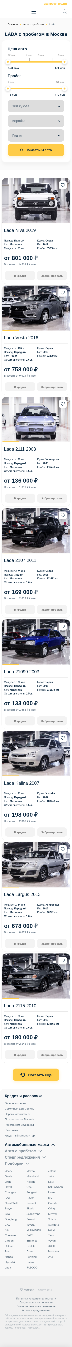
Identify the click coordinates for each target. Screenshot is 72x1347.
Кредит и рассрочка (23, 1096)
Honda (9, 1256)
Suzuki (30, 1219)
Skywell (52, 1213)
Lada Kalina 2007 (21, 783)
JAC (7, 1213)
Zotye (8, 1208)
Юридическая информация (36, 1302)
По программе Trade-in (19, 1119)
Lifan (8, 1181)
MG (50, 1197)
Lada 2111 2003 (20, 449)
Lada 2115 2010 (20, 1005)
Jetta (51, 1176)
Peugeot (31, 1192)
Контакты (44, 1290)
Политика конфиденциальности (36, 1298)
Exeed (30, 1251)
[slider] (7, 61)
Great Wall (11, 1203)
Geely (8, 1176)
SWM (51, 1229)
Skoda (30, 1208)
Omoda (52, 1203)
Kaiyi (51, 1181)
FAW (7, 1197)
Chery (8, 1170)
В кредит (20, 275)
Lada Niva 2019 (20, 230)
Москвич (53, 1251)
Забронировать (52, 275)
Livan (51, 1192)
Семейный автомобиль (19, 1108)
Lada (8, 1267)
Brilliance (31, 1240)
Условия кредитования (36, 1310)
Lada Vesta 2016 (21, 337)
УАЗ (50, 1256)
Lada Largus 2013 (22, 894)
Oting (51, 1208)
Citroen (9, 1240)
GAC (8, 1224)
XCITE (52, 1246)
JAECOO (31, 1267)
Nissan (30, 1181)
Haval (8, 1186)
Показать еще (39, 1075)
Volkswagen (33, 1229)
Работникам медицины (19, 1124)
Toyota (30, 1224)
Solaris (52, 1219)
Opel (29, 1186)
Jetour (52, 1170)
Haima (30, 1262)
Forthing (31, 1256)
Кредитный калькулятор (20, 1135)
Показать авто (38, 150)
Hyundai (10, 1262)
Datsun (9, 1246)
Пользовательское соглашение (36, 1306)
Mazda (30, 1170)
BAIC (29, 1235)
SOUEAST (54, 1224)
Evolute (31, 1246)
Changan (10, 1192)
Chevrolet (11, 1235)
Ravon (30, 1197)
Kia (7, 1229)
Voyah (52, 1240)
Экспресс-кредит (55, 3)
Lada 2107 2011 (20, 560)
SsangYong (33, 1213)
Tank (51, 1235)
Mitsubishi (32, 1176)
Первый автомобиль (17, 1114)
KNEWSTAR (55, 1186)
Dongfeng (11, 1219)
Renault (31, 1203)
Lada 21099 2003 (21, 671)
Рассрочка (11, 1130)
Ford (8, 1251)
